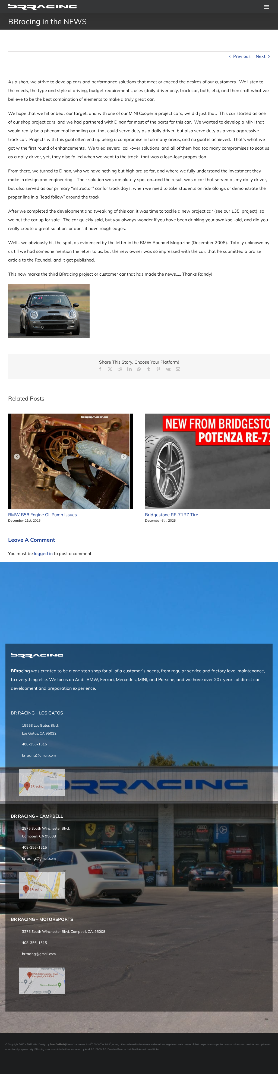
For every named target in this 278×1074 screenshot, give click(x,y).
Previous (242, 56)
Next (261, 56)
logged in (43, 553)
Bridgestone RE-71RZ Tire (171, 514)
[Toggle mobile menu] (267, 7)
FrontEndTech (57, 1044)
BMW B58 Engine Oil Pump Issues (42, 514)
